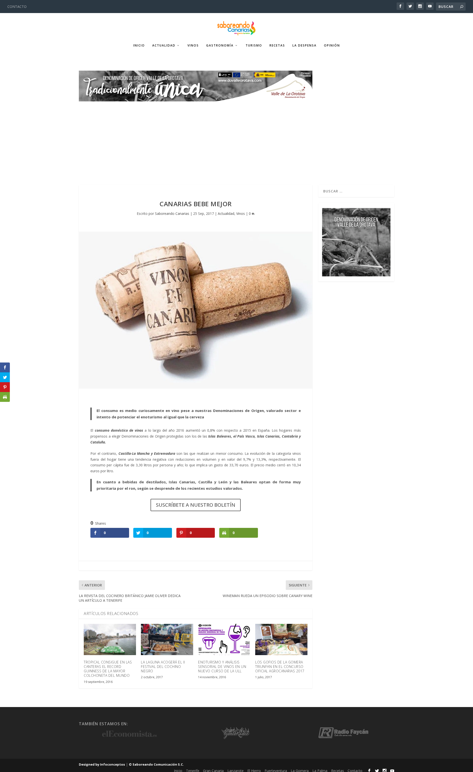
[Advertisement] (236, 138)
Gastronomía (220, 45)
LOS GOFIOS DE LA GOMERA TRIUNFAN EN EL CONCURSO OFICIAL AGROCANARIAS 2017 (279, 666)
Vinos (193, 45)
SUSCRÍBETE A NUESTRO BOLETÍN (195, 505)
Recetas (277, 45)
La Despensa (304, 45)
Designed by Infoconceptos (102, 764)
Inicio (139, 45)
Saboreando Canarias (172, 213)
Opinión (332, 45)
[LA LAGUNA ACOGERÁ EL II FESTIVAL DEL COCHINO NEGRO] (167, 639)
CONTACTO (17, 6)
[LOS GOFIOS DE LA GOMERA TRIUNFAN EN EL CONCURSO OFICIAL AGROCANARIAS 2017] (281, 639)
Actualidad (163, 45)
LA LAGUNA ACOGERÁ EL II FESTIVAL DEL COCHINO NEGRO (163, 666)
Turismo (254, 45)
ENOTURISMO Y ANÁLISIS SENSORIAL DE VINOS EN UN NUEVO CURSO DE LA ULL (222, 666)
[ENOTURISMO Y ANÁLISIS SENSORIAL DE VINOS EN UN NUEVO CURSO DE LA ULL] (224, 639)
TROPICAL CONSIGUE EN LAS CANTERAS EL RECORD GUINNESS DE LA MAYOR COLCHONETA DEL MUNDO (108, 669)
